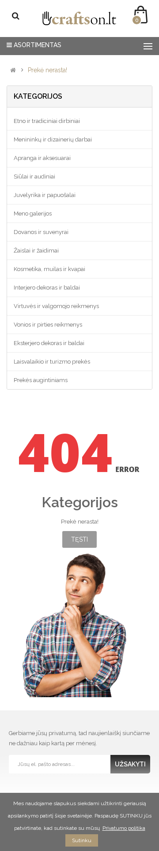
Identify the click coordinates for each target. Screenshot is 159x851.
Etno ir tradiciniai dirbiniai (47, 121)
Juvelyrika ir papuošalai (45, 195)
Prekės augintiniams (41, 380)
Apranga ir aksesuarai (42, 158)
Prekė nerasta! (47, 70)
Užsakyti (130, 764)
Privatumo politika (123, 828)
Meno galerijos (33, 213)
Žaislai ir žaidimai (36, 250)
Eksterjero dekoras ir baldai (49, 343)
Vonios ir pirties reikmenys (48, 324)
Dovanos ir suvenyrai (41, 232)
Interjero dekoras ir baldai (47, 287)
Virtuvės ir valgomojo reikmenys (56, 306)
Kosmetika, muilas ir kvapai (49, 269)
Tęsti (79, 539)
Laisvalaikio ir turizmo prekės (52, 361)
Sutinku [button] (81, 840)
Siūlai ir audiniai (34, 176)
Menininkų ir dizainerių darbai (53, 139)
